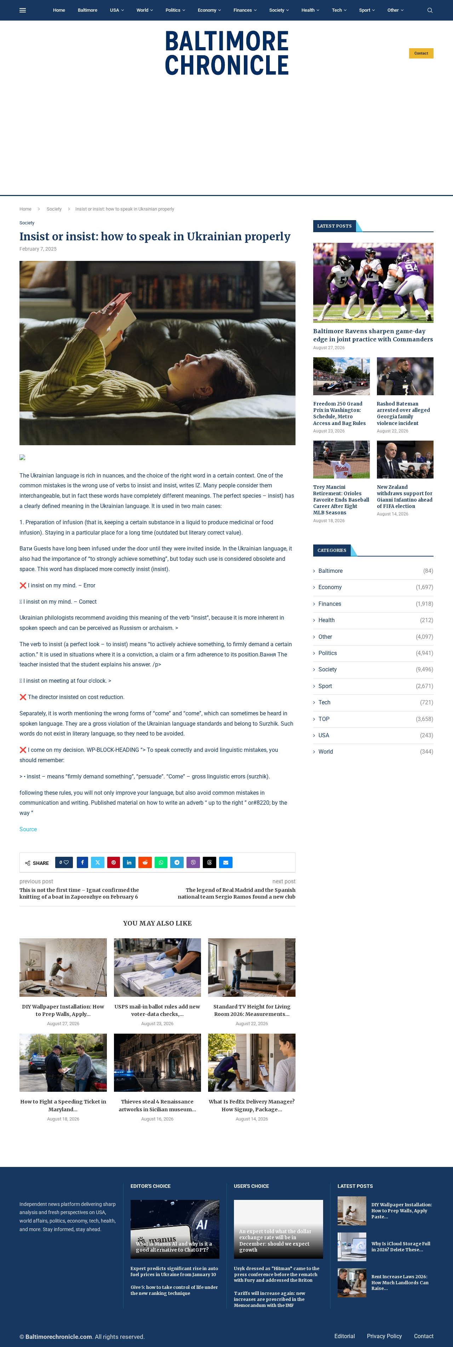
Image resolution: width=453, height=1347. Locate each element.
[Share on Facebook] (82, 862)
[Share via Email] (226, 862)
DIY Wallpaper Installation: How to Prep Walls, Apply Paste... (402, 1210)
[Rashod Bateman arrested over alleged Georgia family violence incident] (405, 376)
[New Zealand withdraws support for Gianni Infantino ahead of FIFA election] (405, 460)
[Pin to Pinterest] (113, 862)
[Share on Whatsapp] (161, 862)
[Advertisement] (226, 135)
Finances (243, 10)
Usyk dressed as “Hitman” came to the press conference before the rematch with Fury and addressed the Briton (276, 1274)
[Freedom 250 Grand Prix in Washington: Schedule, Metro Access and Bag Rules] (341, 376)
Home (59, 10)
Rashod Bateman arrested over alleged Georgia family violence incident (403, 413)
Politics (173, 10)
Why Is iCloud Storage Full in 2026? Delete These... (401, 1246)
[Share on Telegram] (177, 862)
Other (393, 10)
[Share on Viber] (193, 862)
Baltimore (87, 10)
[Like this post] (66, 862)
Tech (337, 10)
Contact (421, 53)
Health (308, 10)
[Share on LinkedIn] (129, 862)
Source (28, 829)
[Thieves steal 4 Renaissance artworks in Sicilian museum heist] (157, 1063)
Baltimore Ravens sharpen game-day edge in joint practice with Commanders (373, 335)
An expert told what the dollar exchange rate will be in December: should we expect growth (275, 1241)
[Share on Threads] (209, 862)
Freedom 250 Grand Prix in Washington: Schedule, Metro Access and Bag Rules (339, 413)
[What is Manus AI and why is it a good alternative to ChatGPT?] (175, 1229)
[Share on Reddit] (145, 862)
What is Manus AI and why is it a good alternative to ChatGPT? (174, 1247)
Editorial (344, 1336)
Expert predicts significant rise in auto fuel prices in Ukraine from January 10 (174, 1271)
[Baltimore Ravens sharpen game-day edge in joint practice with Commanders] (373, 283)
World (142, 10)
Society (276, 10)
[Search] (430, 10)
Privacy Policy (384, 1336)
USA (114, 10)
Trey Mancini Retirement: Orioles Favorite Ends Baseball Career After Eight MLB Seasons (341, 500)
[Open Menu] (22, 10)
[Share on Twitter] (97, 862)
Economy (207, 10)
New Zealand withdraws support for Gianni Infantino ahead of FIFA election (404, 497)
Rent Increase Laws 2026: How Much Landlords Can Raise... (400, 1282)
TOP (376, 719)
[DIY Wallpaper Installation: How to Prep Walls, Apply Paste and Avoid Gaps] (63, 967)
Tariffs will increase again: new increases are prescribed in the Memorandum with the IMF (269, 1299)
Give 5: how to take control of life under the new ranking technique (174, 1290)
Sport (364, 10)
